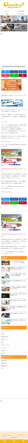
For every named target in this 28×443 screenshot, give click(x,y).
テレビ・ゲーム (6, 345)
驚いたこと (4, 339)
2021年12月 (4, 360)
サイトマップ (21, 435)
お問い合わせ (14, 437)
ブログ (3, 350)
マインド (4, 331)
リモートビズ (4, 109)
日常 (3, 353)
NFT (3, 342)
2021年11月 (4, 363)
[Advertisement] (14, 49)
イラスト (4, 347)
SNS (3, 334)
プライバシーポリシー (7, 435)
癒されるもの (5, 336)
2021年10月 (4, 365)
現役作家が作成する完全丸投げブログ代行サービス (13, 168)
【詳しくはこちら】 (6, 141)
